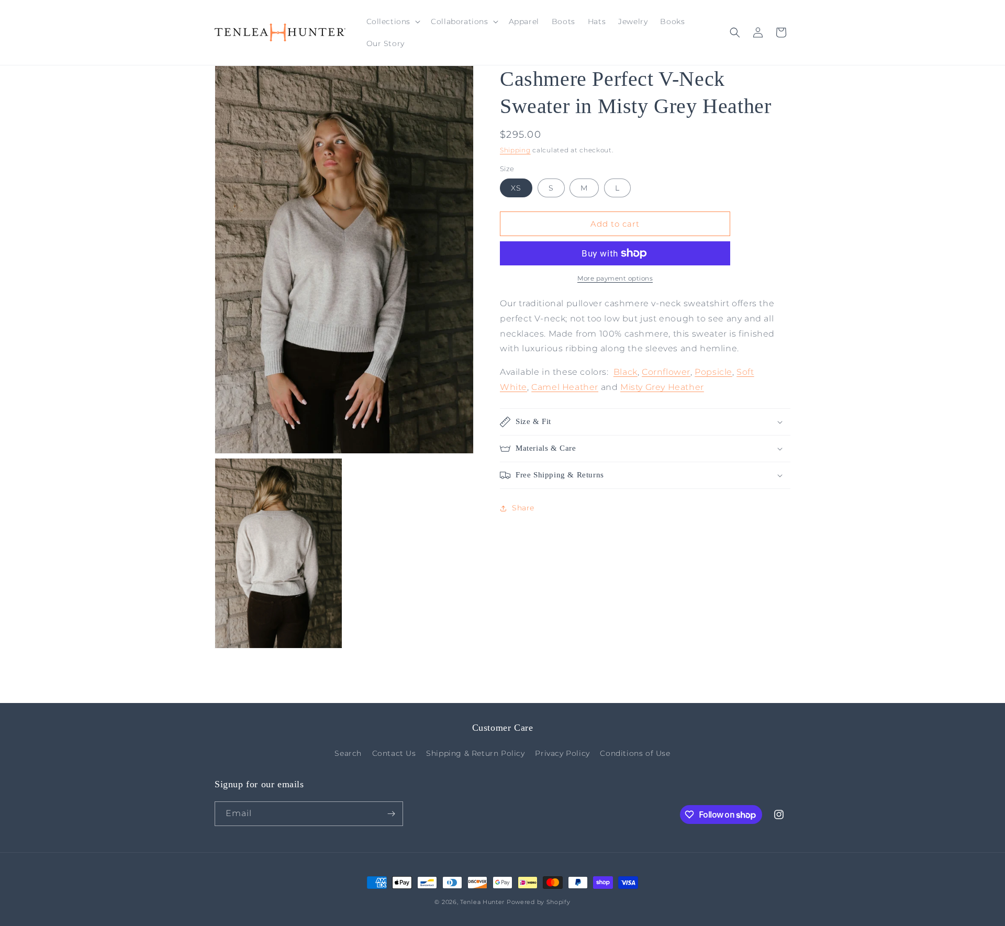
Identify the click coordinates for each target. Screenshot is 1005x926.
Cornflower (666, 372)
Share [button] (523, 507)
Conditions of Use (635, 753)
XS (516, 188)
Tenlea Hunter (482, 902)
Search (348, 753)
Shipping (515, 150)
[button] (392, 21)
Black (625, 372)
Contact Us (394, 753)
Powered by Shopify (539, 902)
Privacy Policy (562, 753)
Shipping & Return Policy (475, 753)
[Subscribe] (391, 813)
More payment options (615, 278)
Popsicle (713, 372)
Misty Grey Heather (662, 387)
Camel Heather (564, 387)
